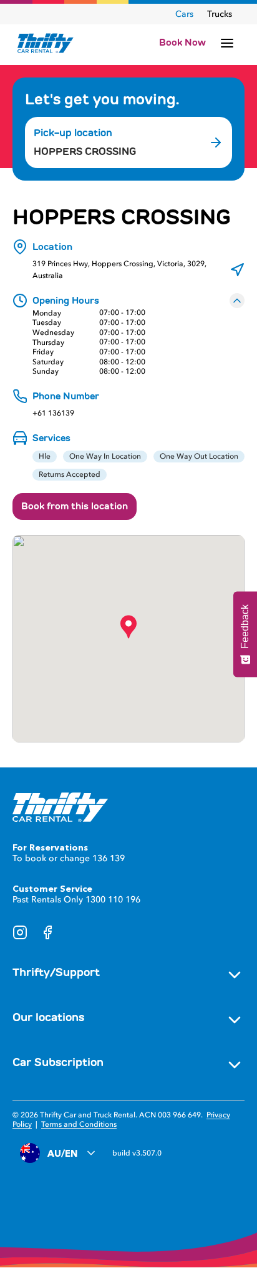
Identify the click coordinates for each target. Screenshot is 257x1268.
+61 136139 (53, 413)
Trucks (219, 14)
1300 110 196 (112, 900)
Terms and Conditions (79, 1124)
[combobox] (113, 151)
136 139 (108, 858)
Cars (184, 14)
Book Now (182, 42)
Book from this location (74, 506)
